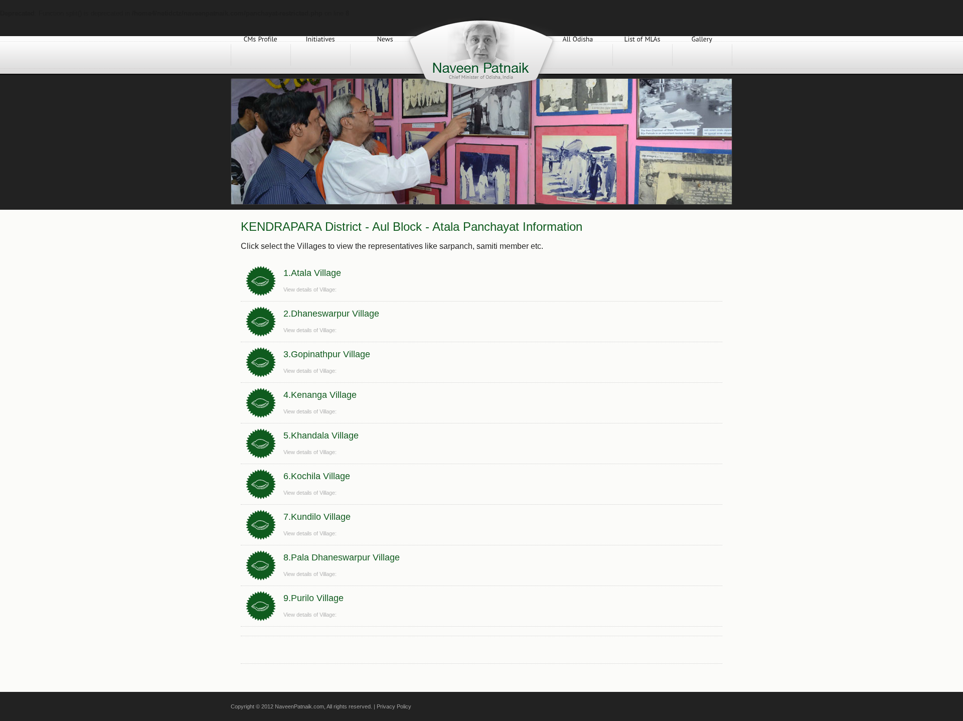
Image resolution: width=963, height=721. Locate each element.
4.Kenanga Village (320, 395)
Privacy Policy (394, 706)
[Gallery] (702, 55)
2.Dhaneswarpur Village (331, 314)
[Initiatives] (320, 55)
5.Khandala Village (321, 435)
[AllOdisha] (577, 55)
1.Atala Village (312, 273)
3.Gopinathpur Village (326, 354)
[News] (385, 55)
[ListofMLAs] (642, 55)
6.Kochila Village (316, 476)
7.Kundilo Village (317, 517)
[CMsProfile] (260, 55)
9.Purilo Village (313, 598)
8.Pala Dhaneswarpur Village (341, 557)
